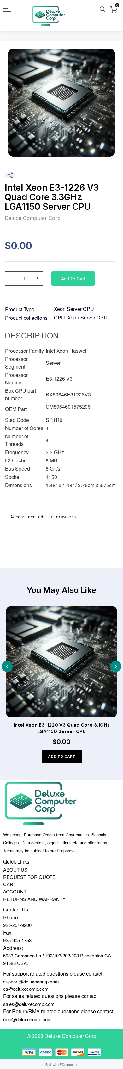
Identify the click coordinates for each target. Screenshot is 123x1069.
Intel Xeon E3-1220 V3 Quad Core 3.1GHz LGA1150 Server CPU (62, 728)
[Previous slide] (7, 666)
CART (9, 884)
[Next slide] (115, 666)
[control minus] (10, 278)
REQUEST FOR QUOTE (29, 876)
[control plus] (37, 278)
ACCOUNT (14, 891)
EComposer (69, 1064)
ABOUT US (15, 869)
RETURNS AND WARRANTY (34, 899)
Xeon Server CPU (74, 308)
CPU (59, 317)
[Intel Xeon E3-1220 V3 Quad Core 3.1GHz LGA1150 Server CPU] (61, 661)
